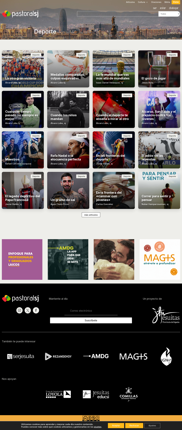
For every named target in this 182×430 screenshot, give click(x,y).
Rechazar (134, 425)
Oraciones (156, 2)
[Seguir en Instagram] (19, 310)
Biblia (167, 2)
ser (155, 8)
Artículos (130, 2)
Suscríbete (91, 320)
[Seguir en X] (28, 310)
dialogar (174, 8)
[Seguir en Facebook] (36, 310)
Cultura (141, 2)
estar (163, 8)
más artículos (91, 215)
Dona (176, 2)
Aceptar (116, 425)
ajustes (97, 427)
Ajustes (152, 425)
